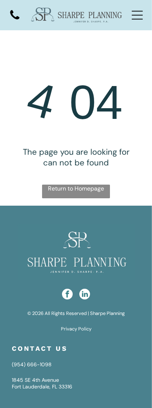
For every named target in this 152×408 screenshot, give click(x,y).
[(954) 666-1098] (15, 19)
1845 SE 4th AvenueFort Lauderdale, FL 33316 (42, 383)
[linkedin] (84, 295)
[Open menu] (137, 15)
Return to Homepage (76, 188)
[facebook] (67, 295)
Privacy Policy (76, 329)
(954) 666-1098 (32, 364)
